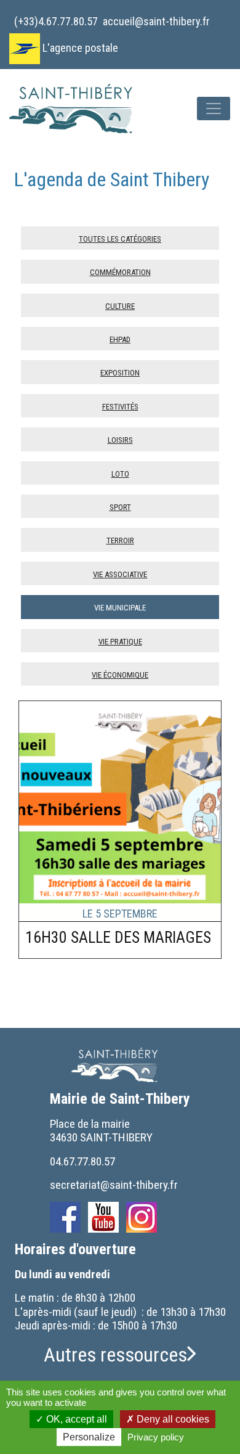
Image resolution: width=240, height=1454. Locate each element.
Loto (120, 472)
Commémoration (120, 271)
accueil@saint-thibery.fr (156, 21)
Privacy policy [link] (155, 1437)
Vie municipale (120, 606)
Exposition (120, 371)
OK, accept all (75, 1419)
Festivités (120, 405)
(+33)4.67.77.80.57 (56, 21)
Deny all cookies (171, 1419)
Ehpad (120, 338)
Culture (120, 304)
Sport (120, 505)
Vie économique (120, 673)
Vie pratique (120, 640)
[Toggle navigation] (213, 108)
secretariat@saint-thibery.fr (114, 1185)
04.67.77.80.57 (82, 1161)
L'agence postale (80, 47)
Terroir (120, 539)
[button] (120, 1354)
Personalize (89, 1437)
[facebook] (65, 1217)
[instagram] (141, 1217)
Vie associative (120, 573)
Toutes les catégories (120, 237)
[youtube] (103, 1217)
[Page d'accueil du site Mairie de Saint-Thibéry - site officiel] (78, 108)
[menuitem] (56, 16)
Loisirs (120, 438)
